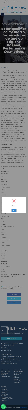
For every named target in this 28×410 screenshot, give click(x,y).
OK (14, 210)
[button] (3, 406)
